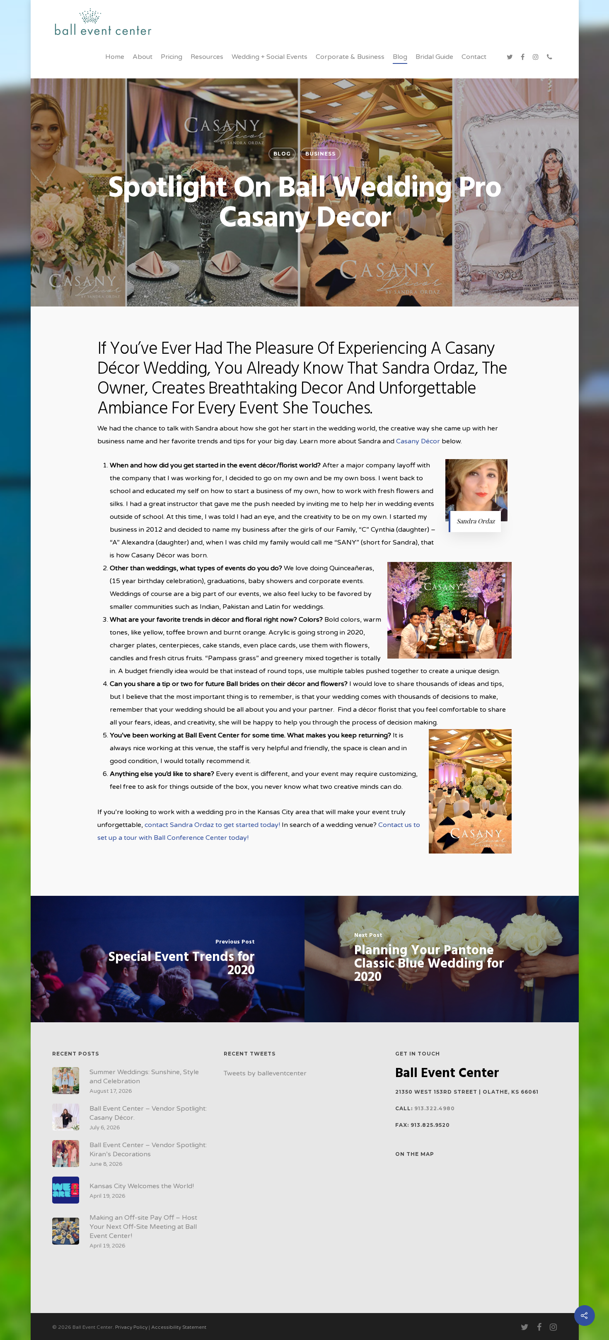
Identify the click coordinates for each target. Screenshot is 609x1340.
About (142, 57)
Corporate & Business (350, 57)
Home (114, 57)
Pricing (171, 57)
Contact (474, 57)
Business (320, 154)
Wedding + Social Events (269, 57)
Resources (207, 57)
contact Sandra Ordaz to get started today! (212, 825)
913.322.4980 (434, 1108)
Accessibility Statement (178, 1327)
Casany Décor (418, 441)
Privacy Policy (131, 1327)
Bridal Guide (434, 57)
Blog (400, 57)
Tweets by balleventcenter (265, 1073)
